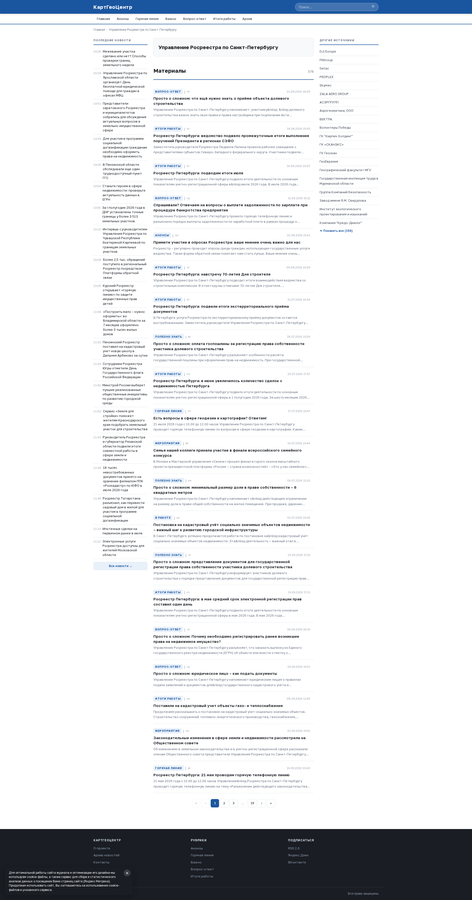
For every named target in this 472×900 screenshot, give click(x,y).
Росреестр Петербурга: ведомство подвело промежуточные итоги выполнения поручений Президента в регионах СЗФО (231, 138)
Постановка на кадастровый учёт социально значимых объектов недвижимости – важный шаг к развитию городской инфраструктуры (231, 527)
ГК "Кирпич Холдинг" (336, 136)
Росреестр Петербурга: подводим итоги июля (198, 173)
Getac (324, 68)
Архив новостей (106, 855)
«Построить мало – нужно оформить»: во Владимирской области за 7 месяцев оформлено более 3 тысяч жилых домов (124, 323)
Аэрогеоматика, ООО (337, 110)
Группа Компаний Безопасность (345, 192)
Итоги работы (224, 19)
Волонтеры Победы (335, 127)
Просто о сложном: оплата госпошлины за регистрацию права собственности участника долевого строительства (228, 346)
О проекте (101, 848)
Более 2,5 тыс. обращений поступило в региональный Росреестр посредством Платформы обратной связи (125, 268)
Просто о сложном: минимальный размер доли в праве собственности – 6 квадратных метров (224, 490)
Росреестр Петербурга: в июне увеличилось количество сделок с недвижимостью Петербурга (217, 383)
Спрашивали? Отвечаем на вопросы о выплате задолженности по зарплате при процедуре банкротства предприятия (230, 207)
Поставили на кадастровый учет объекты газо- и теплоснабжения (218, 705)
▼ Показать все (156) (336, 231)
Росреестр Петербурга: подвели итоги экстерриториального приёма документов (221, 309)
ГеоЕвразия (329, 161)
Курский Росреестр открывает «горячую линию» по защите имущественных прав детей (120, 294)
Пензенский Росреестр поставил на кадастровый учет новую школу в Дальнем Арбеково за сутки (125, 349)
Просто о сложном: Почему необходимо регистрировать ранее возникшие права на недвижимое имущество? (226, 639)
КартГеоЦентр (112, 7)
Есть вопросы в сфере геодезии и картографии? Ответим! (209, 418)
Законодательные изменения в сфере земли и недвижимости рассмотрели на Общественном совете (229, 740)
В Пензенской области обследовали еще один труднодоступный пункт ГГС (122, 171)
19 (252, 803)
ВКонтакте (297, 862)
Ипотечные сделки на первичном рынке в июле (123, 531)
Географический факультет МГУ (345, 170)
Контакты (101, 862)
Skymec (325, 85)
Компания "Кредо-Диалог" (341, 223)
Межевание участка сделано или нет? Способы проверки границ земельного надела (124, 58)
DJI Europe (328, 51)
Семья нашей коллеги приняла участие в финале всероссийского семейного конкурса (227, 452)
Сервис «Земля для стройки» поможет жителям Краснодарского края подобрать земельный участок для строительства (125, 420)
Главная (103, 19)
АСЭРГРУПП (329, 102)
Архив (247, 19)
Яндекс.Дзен (298, 855)
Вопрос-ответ (194, 19)
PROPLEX (327, 77)
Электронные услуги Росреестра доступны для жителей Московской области (123, 548)
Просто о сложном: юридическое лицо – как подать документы (215, 673)
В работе (163, 517)
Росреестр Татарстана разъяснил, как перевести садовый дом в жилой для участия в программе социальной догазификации (124, 509)
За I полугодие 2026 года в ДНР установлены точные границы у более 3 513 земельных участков (123, 214)
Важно (170, 19)
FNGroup (326, 60)
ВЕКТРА (326, 119)
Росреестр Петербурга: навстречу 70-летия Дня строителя (211, 274)
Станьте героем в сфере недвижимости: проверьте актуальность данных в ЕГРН (124, 192)
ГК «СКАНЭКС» (332, 144)
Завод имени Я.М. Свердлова (343, 200)
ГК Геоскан (328, 153)
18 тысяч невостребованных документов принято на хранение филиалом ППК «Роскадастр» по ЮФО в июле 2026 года (123, 479)
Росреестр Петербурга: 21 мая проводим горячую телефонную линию (221, 775)
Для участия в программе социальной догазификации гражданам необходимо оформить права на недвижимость (125, 147)
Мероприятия (167, 443)
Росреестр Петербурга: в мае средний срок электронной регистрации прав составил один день (227, 601)
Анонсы (123, 19)
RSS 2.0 (294, 848)
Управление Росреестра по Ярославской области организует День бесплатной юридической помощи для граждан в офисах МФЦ (125, 84)
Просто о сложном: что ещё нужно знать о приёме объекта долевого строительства (221, 101)
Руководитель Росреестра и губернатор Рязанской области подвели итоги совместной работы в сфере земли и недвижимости (124, 448)
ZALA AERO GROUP (334, 94)
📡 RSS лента (104, 869)
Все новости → (120, 566)
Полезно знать (168, 336)
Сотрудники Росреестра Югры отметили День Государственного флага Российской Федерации (123, 370)
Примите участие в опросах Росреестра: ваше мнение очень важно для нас (226, 242)
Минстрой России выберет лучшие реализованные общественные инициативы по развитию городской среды (125, 394)
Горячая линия (147, 19)
